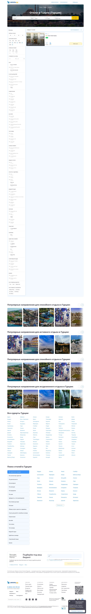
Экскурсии (27, 588)
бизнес (10, 543)
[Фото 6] (42, 44)
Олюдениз (74, 439)
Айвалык (22, 417)
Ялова (34, 428)
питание (11, 505)
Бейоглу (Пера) (11, 457)
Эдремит (9, 448)
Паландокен (62, 423)
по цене (11, 494)
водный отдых (12, 531)
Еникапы (48, 452)
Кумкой (60, 443)
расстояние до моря (14, 501)
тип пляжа (11, 524)
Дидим (73, 419)
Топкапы (48, 455)
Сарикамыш (10, 426)
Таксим (9, 455)
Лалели (73, 450)
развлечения (12, 516)
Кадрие (22, 439)
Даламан (61, 419)
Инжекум (48, 432)
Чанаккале (9, 428)
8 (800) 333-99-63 (54, 2)
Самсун (9, 450)
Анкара (47, 417)
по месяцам (12, 487)
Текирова (74, 441)
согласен (51, 559)
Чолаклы (9, 443)
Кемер (73, 421)
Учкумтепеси (49, 439)
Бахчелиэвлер (36, 455)
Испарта (22, 421)
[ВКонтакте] (29, 599)
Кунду (21, 437)
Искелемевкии (10, 439)
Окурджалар (49, 435)
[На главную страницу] (13, 2)
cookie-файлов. (72, 608)
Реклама (63, 592)
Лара (34, 437)
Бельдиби (9, 441)
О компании (40, 584)
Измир (9, 421)
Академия (63, 586)
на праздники (12, 490)
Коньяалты (10, 437)
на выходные (12, 483)
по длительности (13, 479)
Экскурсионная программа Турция (65, 430)
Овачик (9, 430)
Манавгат (22, 430)
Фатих (73, 452)
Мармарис (35, 423)
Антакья (73, 448)
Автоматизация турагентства (53, 590)
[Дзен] (36, 599)
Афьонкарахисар (24, 432)
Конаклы (9, 435)
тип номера (12, 528)
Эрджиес (35, 446)
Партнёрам (64, 590)
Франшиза (64, 584)
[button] (64, 39)
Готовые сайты (53, 592)
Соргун (73, 443)
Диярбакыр (61, 448)
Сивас (73, 430)
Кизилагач (35, 443)
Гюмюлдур (48, 419)
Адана (8, 417)
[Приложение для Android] (79, 599)
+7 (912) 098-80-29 (63, 2)
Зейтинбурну (23, 452)
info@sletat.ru (12, 593)
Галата (60, 452)
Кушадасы (22, 423)
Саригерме (48, 430)
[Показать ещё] (82, 304)
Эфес (47, 446)
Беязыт (60, 450)
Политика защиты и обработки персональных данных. (42, 607)
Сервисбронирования (53, 585)
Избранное (75, 2)
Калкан (73, 428)
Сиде (21, 426)
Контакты (39, 592)
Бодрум (9, 419)
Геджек (60, 439)
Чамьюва (22, 441)
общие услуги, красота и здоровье (17, 509)
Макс (26, 564)
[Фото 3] (34, 44)
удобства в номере (13, 535)
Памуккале (74, 423)
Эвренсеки (22, 443)
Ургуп (60, 426)
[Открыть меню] (80, 2)
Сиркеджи (9, 452)
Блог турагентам (65, 588)
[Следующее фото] (44, 39)
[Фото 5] (39, 44)
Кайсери (22, 446)
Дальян (9, 432)
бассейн (11, 520)
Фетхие (73, 426)
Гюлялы (35, 450)
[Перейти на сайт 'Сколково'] (63, 599)
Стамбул (35, 426)
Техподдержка (19, 595)
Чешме (22, 428)
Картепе (48, 421)
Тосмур (60, 435)
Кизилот (48, 443)
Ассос (73, 446)
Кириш (60, 441)
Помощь (11, 595)
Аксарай (48, 457)
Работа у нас (40, 588)
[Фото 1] (28, 44)
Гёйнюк (47, 441)
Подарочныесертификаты (28, 591)
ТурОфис (51, 587)
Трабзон (61, 428)
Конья (8, 423)
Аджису (47, 437)
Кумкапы (22, 455)
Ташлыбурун (36, 439)
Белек (73, 417)
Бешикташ (48, 450)
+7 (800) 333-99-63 (13, 564)
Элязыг (22, 450)
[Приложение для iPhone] (76, 599)
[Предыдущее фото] (27, 39)
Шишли (73, 455)
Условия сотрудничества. (26, 607)
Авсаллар (35, 432)
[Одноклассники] (33, 599)
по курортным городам (15, 472)
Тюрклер (74, 435)
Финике (35, 441)
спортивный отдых (14, 539)
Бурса (34, 419)
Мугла (60, 457)
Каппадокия (36, 421)
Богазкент (61, 437)
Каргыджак (61, 432)
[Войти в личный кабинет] (83, 2)
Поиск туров (28, 584)
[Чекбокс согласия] (48, 560)
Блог (26, 593)
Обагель (35, 435)
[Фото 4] (37, 44)
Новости (39, 586)
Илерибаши (74, 437)
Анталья (61, 417)
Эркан (34, 430)
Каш (60, 421)
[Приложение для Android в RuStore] (82, 599)
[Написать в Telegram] (69, 2)
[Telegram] (26, 599)
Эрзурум (48, 428)
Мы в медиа (40, 590)
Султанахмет (36, 452)
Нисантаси (22, 457)
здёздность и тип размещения (16, 498)
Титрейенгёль (10, 446)
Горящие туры (28, 586)
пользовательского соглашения (46, 606)
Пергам (60, 446)
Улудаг (47, 426)
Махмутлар (23, 435)
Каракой (35, 457)
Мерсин (48, 423)
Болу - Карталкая (24, 419)
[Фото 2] (31, 44)
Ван (47, 448)
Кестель (73, 432)
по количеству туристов (15, 475)
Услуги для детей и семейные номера (18, 513)
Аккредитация (40, 594)
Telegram (21, 564)
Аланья (35, 417)
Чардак (35, 448)
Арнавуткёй (61, 455)
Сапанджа (22, 448)
